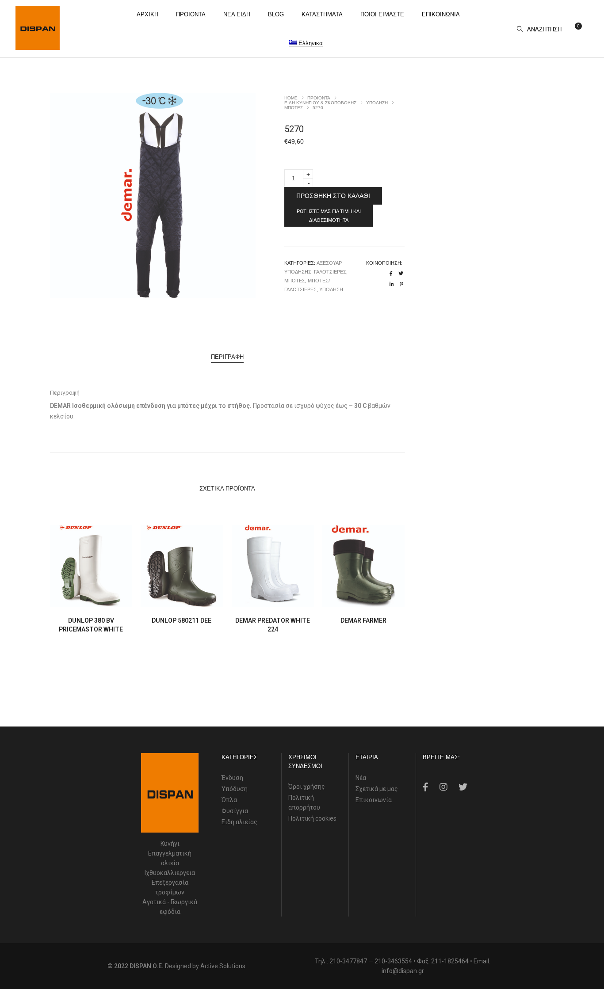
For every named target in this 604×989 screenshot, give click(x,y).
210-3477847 (348, 961)
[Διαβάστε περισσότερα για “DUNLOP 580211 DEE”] (161, 599)
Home (291, 97)
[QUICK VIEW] (111, 599)
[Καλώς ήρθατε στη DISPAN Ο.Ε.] (37, 46)
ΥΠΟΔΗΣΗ (377, 102)
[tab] (227, 357)
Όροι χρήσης (306, 786)
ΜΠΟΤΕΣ (293, 107)
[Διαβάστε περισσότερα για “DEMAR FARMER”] (342, 599)
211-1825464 (450, 961)
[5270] (391, 273)
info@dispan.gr (403, 970)
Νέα (361, 777)
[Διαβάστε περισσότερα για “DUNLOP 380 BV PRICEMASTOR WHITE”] (70, 599)
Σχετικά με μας (377, 788)
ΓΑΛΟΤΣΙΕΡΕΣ (330, 271)
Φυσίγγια (235, 810)
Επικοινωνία (374, 799)
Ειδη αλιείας (239, 821)
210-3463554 (393, 961)
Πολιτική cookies (312, 818)
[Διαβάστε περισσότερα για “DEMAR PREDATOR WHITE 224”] (252, 599)
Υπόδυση (235, 788)
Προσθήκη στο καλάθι (333, 195)
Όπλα (229, 799)
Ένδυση (232, 777)
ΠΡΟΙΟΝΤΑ (318, 97)
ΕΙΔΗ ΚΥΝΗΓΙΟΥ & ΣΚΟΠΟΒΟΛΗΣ (320, 102)
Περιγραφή (227, 357)
